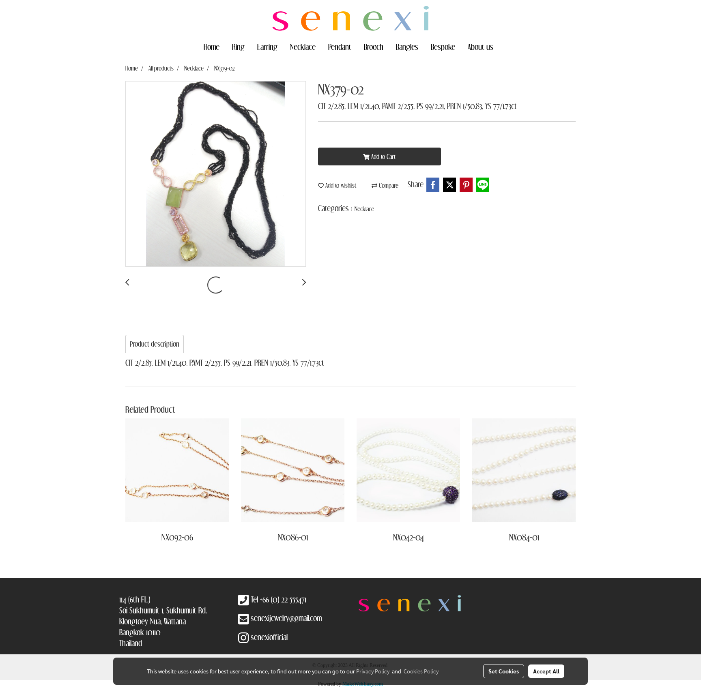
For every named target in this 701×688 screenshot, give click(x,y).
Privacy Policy (372, 671)
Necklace (303, 46)
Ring (238, 46)
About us (480, 46)
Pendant (339, 46)
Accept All (546, 671)
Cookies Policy (421, 671)
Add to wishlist (340, 185)
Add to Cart (383, 156)
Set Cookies (503, 671)
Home (211, 46)
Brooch (373, 46)
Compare (387, 185)
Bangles (407, 46)
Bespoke (443, 46)
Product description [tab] (154, 344)
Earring (267, 46)
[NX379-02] (215, 174)
